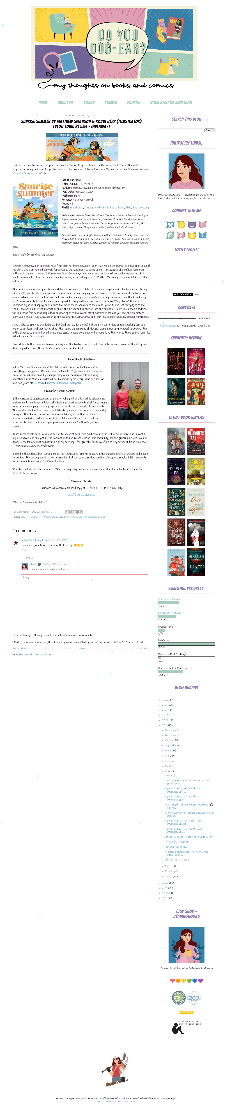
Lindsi (33, 564)
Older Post (143, 648)
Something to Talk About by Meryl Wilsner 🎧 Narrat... (188, 806)
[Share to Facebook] (77, 512)
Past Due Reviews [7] (175, 847)
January (169, 876)
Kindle (98, 208)
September (171, 745)
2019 (165, 888)
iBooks (113, 208)
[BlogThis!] (70, 512)
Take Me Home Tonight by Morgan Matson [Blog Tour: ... (186, 782)
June (168, 761)
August (169, 750)
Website (40, 383)
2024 (165, 710)
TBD (128, 208)
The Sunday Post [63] (176, 842)
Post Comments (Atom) (39, 655)
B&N (105, 208)
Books (88, 102)
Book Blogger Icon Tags (171, 102)
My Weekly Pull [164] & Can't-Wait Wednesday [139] (183, 798)
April (168, 771)
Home (42, 102)
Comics (111, 102)
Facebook (62, 383)
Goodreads (76, 208)
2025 (165, 705)
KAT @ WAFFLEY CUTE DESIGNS (114, 1101)
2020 (165, 883)
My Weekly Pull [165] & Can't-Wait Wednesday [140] (183, 790)
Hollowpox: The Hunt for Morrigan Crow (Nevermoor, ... (186, 853)
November (171, 735)
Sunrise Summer (97, 516)
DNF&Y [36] (170, 775)
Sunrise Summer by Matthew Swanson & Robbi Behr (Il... (189, 814)
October (170, 740)
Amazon (88, 208)
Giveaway (35, 516)
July (167, 756)
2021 (165, 725)
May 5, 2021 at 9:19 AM (54, 540)
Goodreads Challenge (169, 613)
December (171, 730)
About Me (65, 102)
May (167, 766)
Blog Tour (25, 516)
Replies (29, 558)
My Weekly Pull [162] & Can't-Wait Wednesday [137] (183, 830)
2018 (165, 893)
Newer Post (19, 648)
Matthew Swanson (49, 516)
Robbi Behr (63, 516)
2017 (165, 898)
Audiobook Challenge (169, 599)
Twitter (51, 383)
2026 (165, 700)
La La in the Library (31, 540)
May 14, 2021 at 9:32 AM (55, 564)
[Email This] (67, 512)
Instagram (75, 383)
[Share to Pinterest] (81, 512)
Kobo (121, 208)
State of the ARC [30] (176, 860)
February (170, 871)
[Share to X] (74, 512)
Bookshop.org (141, 208)
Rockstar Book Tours (24, 173)
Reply (24, 550)
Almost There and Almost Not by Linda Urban (188, 837)
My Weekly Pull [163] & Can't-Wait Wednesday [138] (183, 822)
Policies (133, 102)
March (169, 866)
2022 (165, 720)
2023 (165, 715)
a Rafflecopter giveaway (81, 495)
